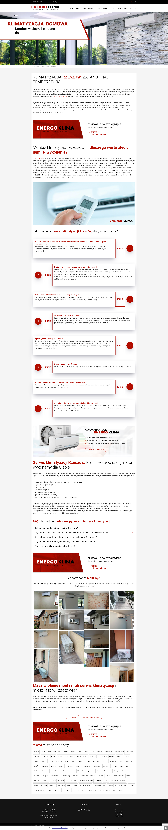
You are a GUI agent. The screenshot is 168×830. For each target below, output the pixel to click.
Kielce (53, 756)
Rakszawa (61, 785)
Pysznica (87, 761)
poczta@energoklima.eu (97, 134)
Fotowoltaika (119, 812)
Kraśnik (66, 751)
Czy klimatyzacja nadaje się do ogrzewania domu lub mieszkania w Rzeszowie (71, 532)
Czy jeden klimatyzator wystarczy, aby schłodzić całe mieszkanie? (65, 541)
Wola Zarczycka (39, 790)
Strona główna (35, 66)
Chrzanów (129, 761)
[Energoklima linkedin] (89, 810)
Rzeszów (99, 751)
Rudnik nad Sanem (85, 785)
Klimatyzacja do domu (85, 8)
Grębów (61, 766)
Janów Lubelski (46, 751)
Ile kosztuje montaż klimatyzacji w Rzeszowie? (56, 528)
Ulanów (110, 785)
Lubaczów (59, 761)
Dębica (105, 761)
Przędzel (49, 790)
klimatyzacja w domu (61, 96)
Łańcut (127, 756)
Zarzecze (101, 776)
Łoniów (99, 771)
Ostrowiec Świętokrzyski (65, 756)
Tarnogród (45, 776)
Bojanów (61, 780)
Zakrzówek (84, 776)
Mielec (86, 751)
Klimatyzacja (119, 810)
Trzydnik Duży (66, 776)
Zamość (36, 756)
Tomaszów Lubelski (81, 756)
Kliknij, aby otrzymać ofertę (96, 449)
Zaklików (36, 771)
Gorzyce (78, 766)
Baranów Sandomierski (41, 780)
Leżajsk (73, 751)
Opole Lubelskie (69, 761)
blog (58, 707)
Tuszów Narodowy (99, 785)
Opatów (111, 756)
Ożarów (44, 761)
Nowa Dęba (129, 751)
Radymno (98, 780)
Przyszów (58, 790)
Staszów (93, 756)
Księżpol (36, 776)
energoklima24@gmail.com (53, 2)
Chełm (51, 761)
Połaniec (119, 756)
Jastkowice (96, 761)
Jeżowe (79, 761)
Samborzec (108, 771)
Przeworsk (112, 761)
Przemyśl (53, 766)
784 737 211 (73, 717)
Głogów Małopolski (69, 771)
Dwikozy (36, 761)
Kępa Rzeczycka (78, 790)
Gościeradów (124, 766)
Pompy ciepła (119, 814)
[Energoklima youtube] (86, 810)
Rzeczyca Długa (91, 790)
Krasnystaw (69, 766)
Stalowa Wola (119, 751)
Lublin (79, 751)
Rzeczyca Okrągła (104, 790)
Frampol (116, 771)
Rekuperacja (119, 816)
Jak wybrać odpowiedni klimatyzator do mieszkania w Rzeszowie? (66, 537)
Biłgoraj (36, 751)
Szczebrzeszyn (126, 771)
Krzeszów (106, 766)
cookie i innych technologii (60, 828)
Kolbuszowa (57, 751)
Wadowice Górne (120, 785)
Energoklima (39, 158)
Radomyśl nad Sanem (86, 780)
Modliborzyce (55, 776)
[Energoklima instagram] (84, 810)
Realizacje (122, 8)
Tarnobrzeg (45, 756)
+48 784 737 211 (36, 2)
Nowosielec (67, 790)
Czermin (128, 776)
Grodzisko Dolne (71, 780)
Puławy (121, 761)
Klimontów (80, 771)
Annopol (114, 766)
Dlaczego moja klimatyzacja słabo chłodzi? (55, 546)
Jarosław (45, 766)
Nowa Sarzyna (55, 771)
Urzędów (75, 776)
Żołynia (106, 780)
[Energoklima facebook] (81, 810)
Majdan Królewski (118, 776)
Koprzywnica (91, 771)
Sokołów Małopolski (40, 785)
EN (135, 2)
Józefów (36, 766)
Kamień (92, 776)
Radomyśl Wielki (72, 785)
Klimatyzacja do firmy (106, 8)
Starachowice (102, 756)
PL (132, 2)
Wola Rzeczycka (118, 790)
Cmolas (53, 780)
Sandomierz (108, 751)
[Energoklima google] (79, 810)
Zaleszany (52, 785)
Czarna (108, 776)
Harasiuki (131, 785)
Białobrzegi (97, 766)
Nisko (92, 751)
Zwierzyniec (87, 766)
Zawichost (45, 771)
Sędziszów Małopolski (118, 780)
